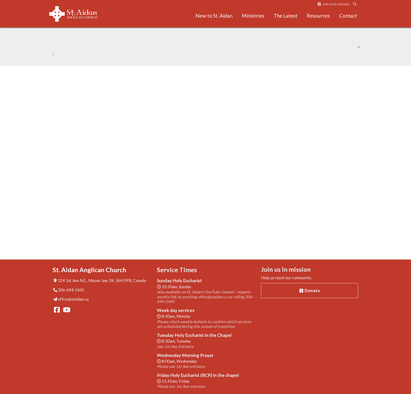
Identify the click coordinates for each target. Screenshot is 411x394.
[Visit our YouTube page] (65, 310)
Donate (312, 290)
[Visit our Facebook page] (56, 310)
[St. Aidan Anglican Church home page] (73, 14)
